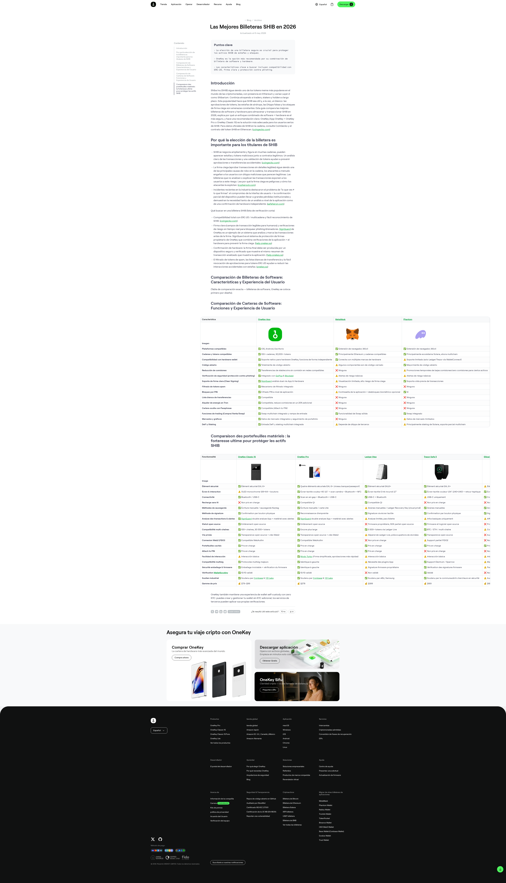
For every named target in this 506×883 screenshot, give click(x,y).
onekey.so (262, 266)
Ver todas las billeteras (292, 825)
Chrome (286, 743)
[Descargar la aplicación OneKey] (500, 869)
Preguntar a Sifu (269, 690)
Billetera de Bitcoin (290, 799)
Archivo (258, 20)
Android (286, 738)
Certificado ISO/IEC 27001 (257, 807)
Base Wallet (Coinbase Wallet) (331, 831)
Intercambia (324, 725)
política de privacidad (219, 812)
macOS (286, 725)
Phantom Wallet (325, 805)
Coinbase (258, 578)
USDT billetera (289, 816)
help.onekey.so (263, 243)
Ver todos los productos (220, 743)
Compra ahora (182, 657)
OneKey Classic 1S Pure (220, 734)
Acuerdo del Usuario (218, 816)
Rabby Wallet (324, 810)
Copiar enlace (234, 612)
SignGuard (285, 229)
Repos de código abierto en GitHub (261, 799)
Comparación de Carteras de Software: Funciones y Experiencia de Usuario (186, 77)
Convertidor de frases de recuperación (335, 734)
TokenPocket (324, 818)
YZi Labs (270, 578)
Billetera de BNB (289, 820)
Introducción (181, 48)
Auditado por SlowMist (256, 803)
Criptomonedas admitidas (330, 730)
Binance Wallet (325, 823)
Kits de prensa (216, 808)
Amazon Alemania (254, 738)
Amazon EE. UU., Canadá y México (261, 734)
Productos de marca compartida (296, 775)
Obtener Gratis (270, 660)
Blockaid (289, 376)
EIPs (321, 738)
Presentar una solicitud (328, 771)
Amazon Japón (253, 730)
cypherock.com (246, 185)
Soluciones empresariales (293, 766)
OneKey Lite (215, 738)
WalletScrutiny (221, 572)
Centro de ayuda (326, 766)
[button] (176, 4)
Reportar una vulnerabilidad (258, 816)
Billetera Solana (289, 807)
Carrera (213, 803)
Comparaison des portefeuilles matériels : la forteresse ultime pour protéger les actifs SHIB (186, 88)
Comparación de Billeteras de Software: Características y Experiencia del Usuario (186, 66)
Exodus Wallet (325, 836)
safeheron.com (275, 203)
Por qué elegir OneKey (256, 766)
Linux (285, 747)
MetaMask (340, 319)
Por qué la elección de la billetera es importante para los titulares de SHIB (185, 55)
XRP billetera (288, 812)
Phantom (407, 319)
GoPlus (279, 376)
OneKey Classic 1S (218, 730)
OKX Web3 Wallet (326, 827)
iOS (284, 734)
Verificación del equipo (220, 821)
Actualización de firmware (330, 775)
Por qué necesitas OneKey (258, 771)
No (284, 612)
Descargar (344, 4)
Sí (292, 612)
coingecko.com (261, 129)
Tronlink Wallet (325, 814)
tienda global (252, 725)
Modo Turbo (306, 556)
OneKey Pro (215, 725)
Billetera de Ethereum (292, 803)
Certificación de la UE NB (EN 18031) (261, 812)
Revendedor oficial (291, 779)
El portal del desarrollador (221, 766)
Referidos (287, 771)
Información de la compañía (222, 799)
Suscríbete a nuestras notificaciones (228, 862)
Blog (248, 779)
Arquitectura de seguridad (258, 775)
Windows (287, 730)
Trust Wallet (324, 840)
